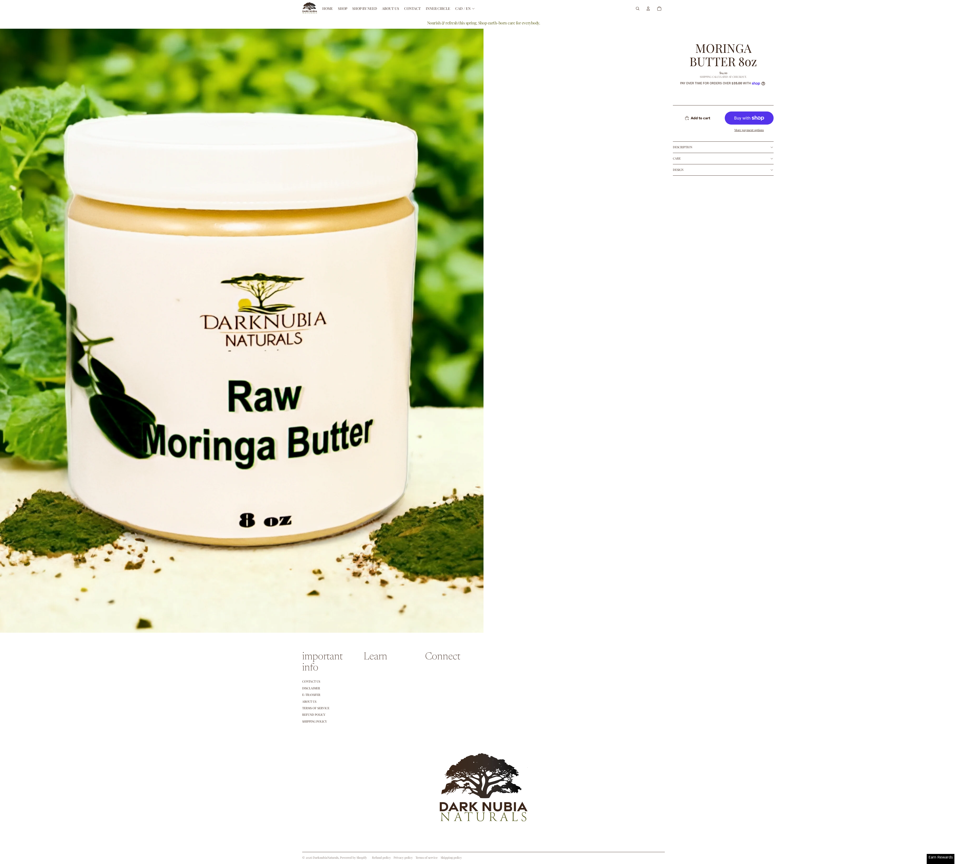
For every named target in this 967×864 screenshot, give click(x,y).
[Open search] (637, 8)
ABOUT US (309, 701)
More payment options (749, 130)
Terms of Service (315, 708)
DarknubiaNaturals (325, 857)
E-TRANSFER (311, 695)
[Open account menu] (648, 8)
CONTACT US (311, 681)
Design (678, 170)
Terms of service (427, 857)
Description (682, 147)
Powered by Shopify (353, 857)
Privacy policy (403, 857)
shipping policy (314, 721)
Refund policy (313, 714)
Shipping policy (451, 857)
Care (677, 158)
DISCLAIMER (311, 688)
